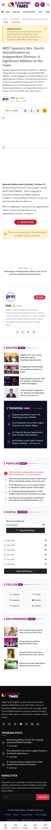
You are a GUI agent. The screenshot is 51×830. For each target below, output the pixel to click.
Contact (8, 814)
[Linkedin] (32, 724)
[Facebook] (3, 724)
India (7, 12)
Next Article (24, 268)
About (15, 814)
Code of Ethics (12, 820)
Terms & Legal (40, 814)
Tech (40, 12)
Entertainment (29, 12)
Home (4, 19)
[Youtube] (21, 724)
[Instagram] (15, 724)
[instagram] (28, 332)
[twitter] (23, 332)
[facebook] (17, 332)
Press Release (15, 19)
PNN (13, 98)
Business (16, 12)
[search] (48, 4)
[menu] (3, 5)
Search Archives (25, 530)
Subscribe (43, 797)
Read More (25, 222)
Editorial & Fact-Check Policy (32, 820)
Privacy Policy (26, 814)
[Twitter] (9, 724)
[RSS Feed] (33, 332)
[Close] (45, 28)
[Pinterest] (26, 724)
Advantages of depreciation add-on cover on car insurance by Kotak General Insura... (25, 272)
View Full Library (25, 571)
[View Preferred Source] (38, 110)
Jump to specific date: (15, 521)
